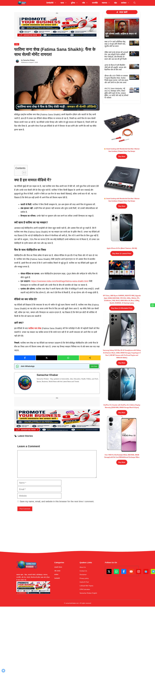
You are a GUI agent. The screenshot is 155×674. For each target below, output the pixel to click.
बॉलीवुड (16, 44)
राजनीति (95, 3)
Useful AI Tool (84, 582)
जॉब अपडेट (57, 571)
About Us (83, 567)
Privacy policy (84, 578)
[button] (134, 3)
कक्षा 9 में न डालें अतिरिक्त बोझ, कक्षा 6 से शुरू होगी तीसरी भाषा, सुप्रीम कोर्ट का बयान (115, 44)
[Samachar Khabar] (22, 3)
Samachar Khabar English (88, 593)
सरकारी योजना (58, 567)
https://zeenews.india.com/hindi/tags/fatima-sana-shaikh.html (59, 281)
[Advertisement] (57, 149)
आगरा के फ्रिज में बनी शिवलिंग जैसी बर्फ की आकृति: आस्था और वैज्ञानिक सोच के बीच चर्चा (115, 67)
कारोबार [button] (123, 3)
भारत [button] (62, 3)
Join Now (94, 366)
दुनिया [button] (73, 3)
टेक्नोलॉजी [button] (49, 3)
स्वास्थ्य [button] (104, 3)
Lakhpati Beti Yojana (86, 586)
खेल (115, 3)
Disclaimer (83, 574)
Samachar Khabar (29, 60)
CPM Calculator (85, 589)
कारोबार (56, 574)
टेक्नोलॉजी (57, 578)
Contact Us (83, 571)
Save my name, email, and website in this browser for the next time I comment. (57, 501)
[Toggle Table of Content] (23, 172)
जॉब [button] (83, 3)
